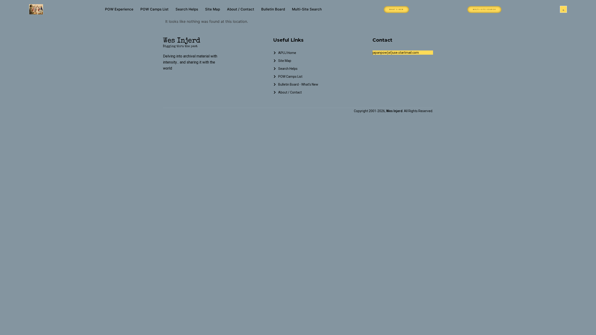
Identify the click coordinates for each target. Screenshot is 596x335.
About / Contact (240, 9)
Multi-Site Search (307, 9)
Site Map (212, 9)
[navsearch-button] (563, 9)
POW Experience (119, 9)
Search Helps (187, 9)
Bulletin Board (273, 9)
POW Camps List (154, 9)
